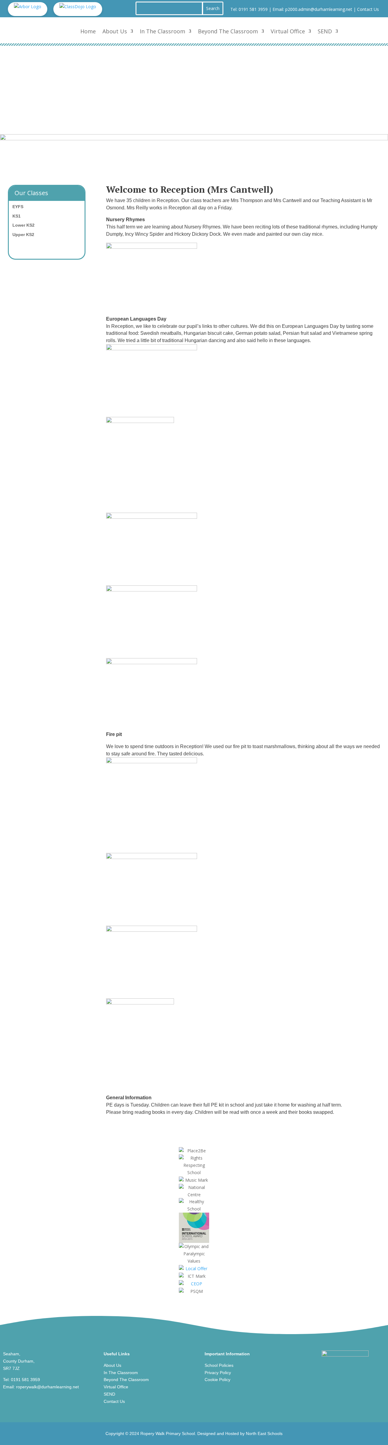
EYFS (17, 206)
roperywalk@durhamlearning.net (47, 1386)
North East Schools (264, 1433)
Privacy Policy (218, 1372)
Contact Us (368, 9)
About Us (114, 31)
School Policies (219, 1365)
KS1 (16, 216)
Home (88, 31)
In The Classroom (162, 31)
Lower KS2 (23, 225)
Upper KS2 (23, 234)
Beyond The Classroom (228, 31)
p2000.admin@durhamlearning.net (318, 9)
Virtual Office (288, 31)
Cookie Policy (217, 1379)
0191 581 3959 (253, 9)
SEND (325, 31)
